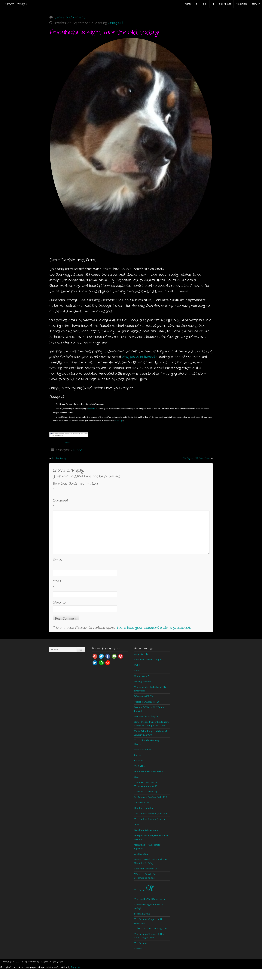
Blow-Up (118, 421)
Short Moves (225, 4)
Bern (136, 670)
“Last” (137, 824)
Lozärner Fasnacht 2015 (147, 868)
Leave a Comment (70, 17)
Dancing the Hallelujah (146, 716)
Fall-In (137, 665)
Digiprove (76, 967)
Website (59, 602)
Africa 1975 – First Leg (145, 791)
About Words (141, 654)
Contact (256, 4)
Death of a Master (143, 808)
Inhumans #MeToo (144, 696)
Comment (60, 503)
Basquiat (115, 23)
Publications (241, 4)
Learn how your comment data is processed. (154, 628)
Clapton (138, 760)
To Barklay (139, 766)
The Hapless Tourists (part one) (150, 819)
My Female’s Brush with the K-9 (150, 797)
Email (57, 584)
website (91, 409)
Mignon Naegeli (14, 4)
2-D (204, 4)
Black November (142, 749)
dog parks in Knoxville (139, 357)
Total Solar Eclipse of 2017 (148, 701)
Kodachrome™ (142, 676)
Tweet (66, 442)
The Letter (144, 890)
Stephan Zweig (59, 458)
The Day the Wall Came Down (196, 458)
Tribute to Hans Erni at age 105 (150, 928)
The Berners (140, 943)
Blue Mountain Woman (146, 830)
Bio (197, 4)
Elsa (136, 776)
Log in (60, 962)
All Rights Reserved (57, 435)
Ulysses (138, 948)
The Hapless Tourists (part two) (150, 813)
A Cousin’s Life (141, 802)
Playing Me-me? (142, 681)
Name (57, 562)
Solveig (138, 755)
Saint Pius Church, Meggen (148, 659)
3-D (213, 4)
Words (188, 4)
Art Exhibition (141, 854)
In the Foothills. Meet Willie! (148, 771)
